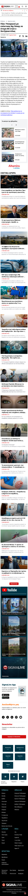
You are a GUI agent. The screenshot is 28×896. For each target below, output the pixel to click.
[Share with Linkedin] (26, 36)
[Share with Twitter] (23, 36)
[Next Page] (16, 125)
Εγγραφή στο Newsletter (14, 736)
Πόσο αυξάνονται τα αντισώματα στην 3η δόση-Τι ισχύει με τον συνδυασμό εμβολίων (12, 113)
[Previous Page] (11, 125)
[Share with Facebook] (20, 36)
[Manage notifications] (25, 893)
